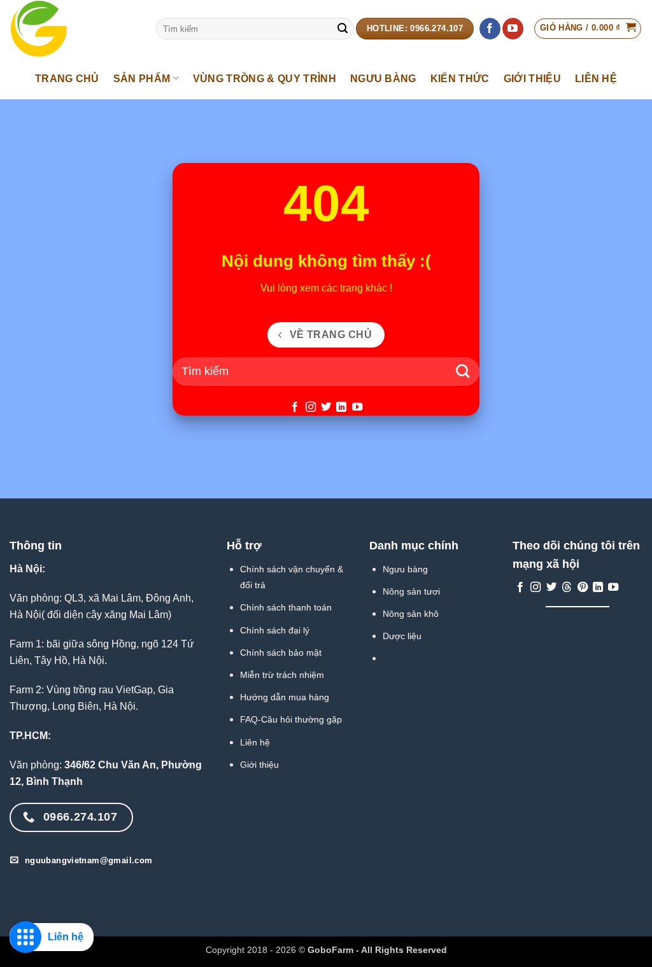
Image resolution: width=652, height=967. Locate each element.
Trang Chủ (67, 78)
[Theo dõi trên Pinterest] (583, 587)
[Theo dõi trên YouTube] (512, 28)
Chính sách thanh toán (286, 607)
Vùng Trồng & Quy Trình (264, 78)
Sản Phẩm (142, 78)
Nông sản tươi (411, 591)
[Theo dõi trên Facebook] (489, 28)
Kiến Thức (460, 78)
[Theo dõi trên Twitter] (326, 407)
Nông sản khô (411, 614)
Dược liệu (402, 636)
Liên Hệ (596, 78)
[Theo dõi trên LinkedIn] (341, 407)
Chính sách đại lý (274, 630)
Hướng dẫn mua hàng (284, 697)
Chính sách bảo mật (281, 652)
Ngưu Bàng (383, 78)
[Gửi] (342, 28)
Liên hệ (255, 742)
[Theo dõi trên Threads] (567, 587)
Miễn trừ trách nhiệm (282, 675)
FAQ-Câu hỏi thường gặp (291, 719)
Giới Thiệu (532, 78)
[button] (588, 28)
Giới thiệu (259, 764)
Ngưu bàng (405, 569)
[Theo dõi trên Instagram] (310, 407)
